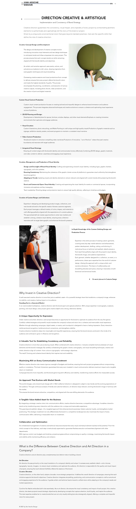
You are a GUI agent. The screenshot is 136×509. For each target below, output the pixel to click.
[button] (22, 4)
